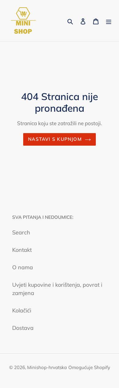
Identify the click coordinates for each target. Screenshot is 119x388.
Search (21, 232)
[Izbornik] (108, 20)
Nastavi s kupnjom (55, 139)
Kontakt (22, 249)
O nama (22, 267)
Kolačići (21, 310)
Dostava (23, 327)
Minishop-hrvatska (47, 367)
